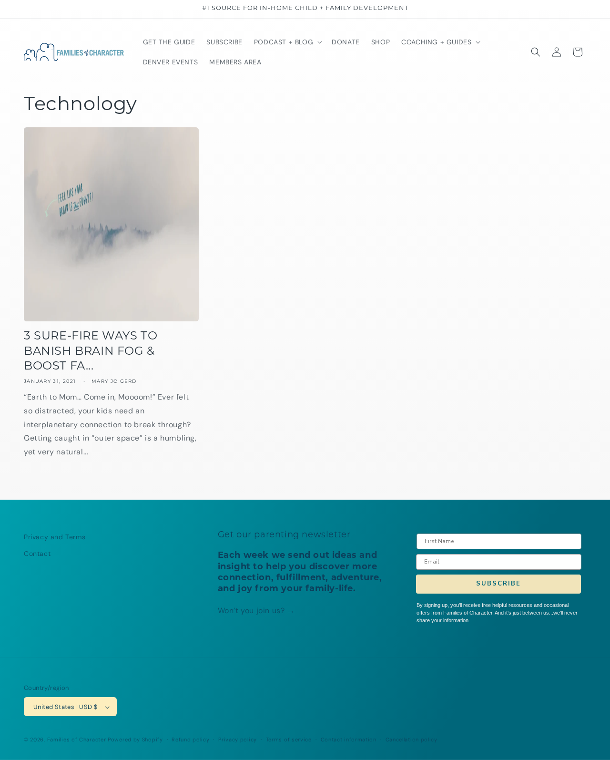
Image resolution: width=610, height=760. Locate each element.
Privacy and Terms (54, 537)
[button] (287, 42)
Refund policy (190, 739)
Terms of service (289, 739)
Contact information (348, 739)
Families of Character (76, 740)
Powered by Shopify (135, 740)
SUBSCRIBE (498, 584)
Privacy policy (237, 739)
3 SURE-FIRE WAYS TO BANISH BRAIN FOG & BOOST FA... (90, 351)
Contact (37, 553)
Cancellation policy (411, 739)
